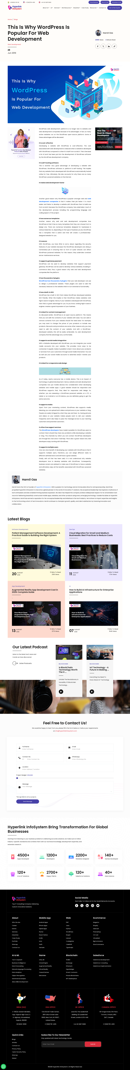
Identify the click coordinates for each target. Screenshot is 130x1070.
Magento (96, 922)
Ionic (40, 941)
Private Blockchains (72, 975)
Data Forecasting (17, 966)
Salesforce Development (101, 960)
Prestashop (97, 932)
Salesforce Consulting (100, 963)
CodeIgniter (70, 941)
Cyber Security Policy (19, 1052)
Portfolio (15, 941)
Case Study (85, 8)
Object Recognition (18, 975)
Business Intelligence (19, 963)
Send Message (27, 801)
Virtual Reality (43, 969)
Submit (92, 1044)
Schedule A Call (116, 2)
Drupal (68, 935)
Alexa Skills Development (20, 982)
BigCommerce (98, 941)
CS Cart (95, 935)
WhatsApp (76, 757)
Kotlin (41, 938)
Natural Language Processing (21, 969)
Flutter (41, 932)
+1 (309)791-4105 (30, 2)
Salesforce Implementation (102, 966)
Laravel (68, 938)
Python (68, 929)
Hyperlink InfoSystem (43, 487)
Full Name (25, 747)
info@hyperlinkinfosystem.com (66, 731)
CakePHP (69, 944)
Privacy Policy (16, 1049)
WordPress (69, 932)
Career (14, 925)
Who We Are (16, 922)
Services (15, 932)
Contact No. (26, 757)
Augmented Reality (45, 966)
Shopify (95, 925)
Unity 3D (41, 960)
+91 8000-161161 (21, 1024)
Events (14, 929)
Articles (14, 1042)
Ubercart (96, 929)
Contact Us (102, 8)
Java (67, 925)
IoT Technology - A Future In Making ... (99, 668)
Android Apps (43, 922)
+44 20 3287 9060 (46, 2)
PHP (67, 922)
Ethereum (69, 966)
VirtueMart (96, 938)
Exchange (69, 963)
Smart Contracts (71, 972)
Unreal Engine (43, 963)
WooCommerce (98, 944)
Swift (40, 944)
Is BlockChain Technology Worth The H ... (68, 669)
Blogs (16, 19)
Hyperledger (70, 969)
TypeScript (69, 947)
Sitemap (15, 944)
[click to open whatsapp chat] (3, 1066)
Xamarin (41, 947)
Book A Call (105, 2)
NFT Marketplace (71, 979)
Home (10, 19)
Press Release (94, 2)
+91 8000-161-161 (14, 2)
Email (74, 747)
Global (14, 1058)
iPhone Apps (43, 925)
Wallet (68, 960)
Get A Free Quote (114, 8)
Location (25, 767)
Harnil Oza (108, 33)
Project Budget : (21, 775)
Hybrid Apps (43, 929)
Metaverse (42, 975)
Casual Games (44, 972)
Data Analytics (17, 972)
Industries (15, 935)
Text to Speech (17, 960)
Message (25, 784)
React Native (43, 935)
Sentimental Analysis (19, 979)
